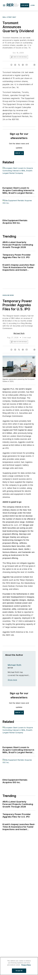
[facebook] (11, 65)
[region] (19, 966)
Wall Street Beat (9, 17)
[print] (34, 65)
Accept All (19, 970)
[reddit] (23, 65)
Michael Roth (19, 333)
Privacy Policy (26, 965)
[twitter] (19, 65)
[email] (27, 65)
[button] (4, 5)
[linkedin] (15, 65)
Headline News (8, 295)
